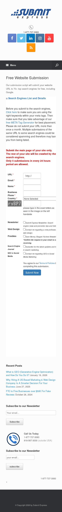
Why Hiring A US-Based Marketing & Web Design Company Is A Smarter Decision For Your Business (30, 383)
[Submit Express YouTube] (49, 38)
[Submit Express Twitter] (21, 38)
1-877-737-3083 (31, 32)
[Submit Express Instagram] (40, 38)
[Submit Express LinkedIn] (30, 38)
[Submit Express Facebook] (12, 38)
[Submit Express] (31, 14)
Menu (13, 65)
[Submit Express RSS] (31, 47)
